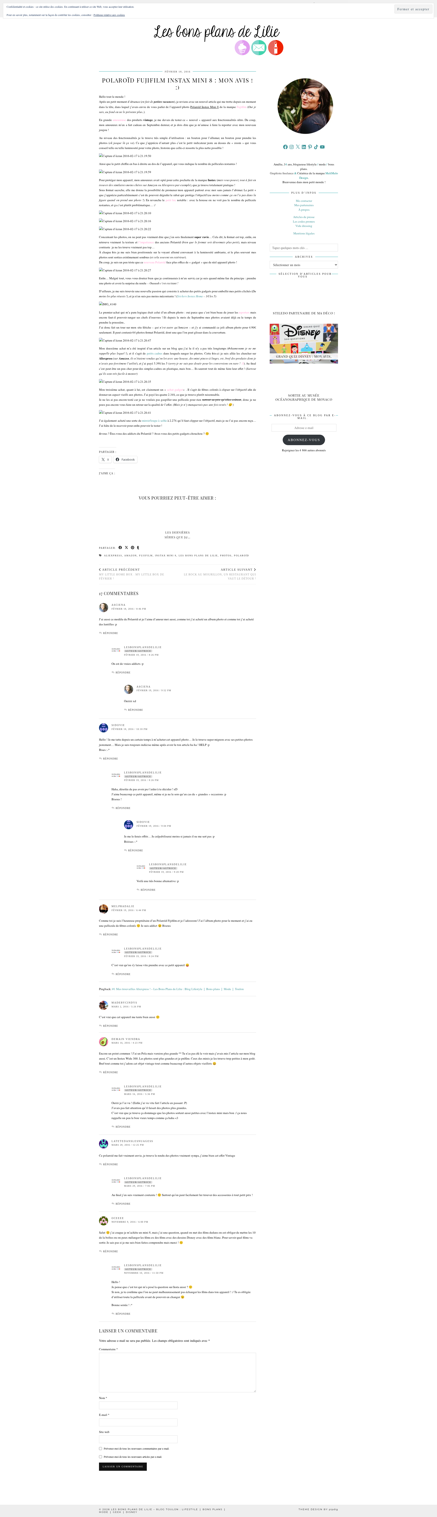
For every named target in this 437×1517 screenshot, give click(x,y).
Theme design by (318, 1509)
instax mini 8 (165, 555)
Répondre (110, 633)
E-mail (104, 1415)
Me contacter (304, 201)
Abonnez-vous (304, 440)
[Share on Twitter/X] (127, 548)
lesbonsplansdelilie (143, 647)
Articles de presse (304, 217)
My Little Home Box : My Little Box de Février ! (131, 574)
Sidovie (118, 725)
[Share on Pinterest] (133, 548)
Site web (104, 1432)
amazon (130, 555)
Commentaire (108, 1349)
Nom (103, 1398)
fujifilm (146, 555)
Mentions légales (304, 233)
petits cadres (154, 353)
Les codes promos (304, 221)
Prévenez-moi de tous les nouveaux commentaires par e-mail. (136, 1448)
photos (226, 555)
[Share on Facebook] (120, 548)
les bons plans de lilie (198, 555)
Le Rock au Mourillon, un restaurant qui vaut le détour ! (220, 574)
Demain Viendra (126, 1039)
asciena (119, 604)
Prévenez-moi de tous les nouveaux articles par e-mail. (133, 1456)
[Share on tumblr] (138, 548)
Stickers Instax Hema (190, 296)
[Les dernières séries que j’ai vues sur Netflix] (177, 516)
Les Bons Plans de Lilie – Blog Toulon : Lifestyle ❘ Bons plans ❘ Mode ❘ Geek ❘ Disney (162, 1511)
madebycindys (124, 1002)
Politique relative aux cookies (109, 15)
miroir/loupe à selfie (154, 420)
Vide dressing (303, 226)
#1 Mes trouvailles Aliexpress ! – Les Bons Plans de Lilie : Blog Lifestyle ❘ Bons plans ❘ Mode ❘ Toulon (178, 989)
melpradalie (123, 906)
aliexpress (113, 555)
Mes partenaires (304, 205)
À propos (304, 210)
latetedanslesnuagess (132, 1141)
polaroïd (241, 555)
